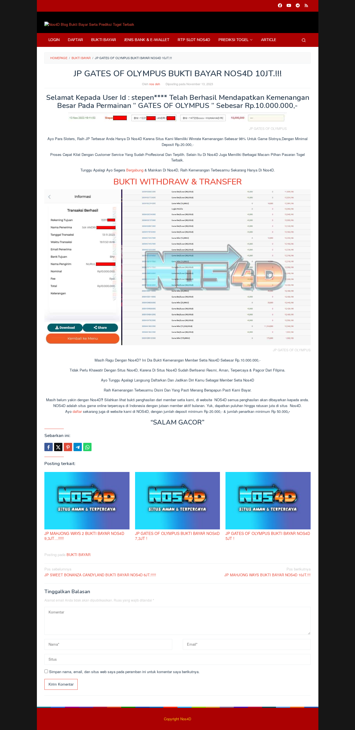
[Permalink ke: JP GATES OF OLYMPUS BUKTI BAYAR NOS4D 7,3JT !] (177, 500)
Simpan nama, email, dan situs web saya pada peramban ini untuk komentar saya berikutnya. (124, 671)
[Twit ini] (58, 447)
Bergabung (134, 170)
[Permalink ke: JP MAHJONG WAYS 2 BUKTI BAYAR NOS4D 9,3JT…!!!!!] (87, 500)
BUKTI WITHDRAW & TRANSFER (177, 182)
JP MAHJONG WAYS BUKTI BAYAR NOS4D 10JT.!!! (267, 571)
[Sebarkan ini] (48, 447)
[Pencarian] (304, 40)
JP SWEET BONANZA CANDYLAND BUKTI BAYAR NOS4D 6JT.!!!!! (100, 571)
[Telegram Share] (77, 447)
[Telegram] (297, 6)
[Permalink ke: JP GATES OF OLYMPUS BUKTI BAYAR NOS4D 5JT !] (268, 500)
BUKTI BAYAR (78, 554)
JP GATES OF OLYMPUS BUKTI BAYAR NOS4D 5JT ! (267, 536)
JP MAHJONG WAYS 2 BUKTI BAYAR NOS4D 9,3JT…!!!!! (84, 536)
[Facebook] (280, 6)
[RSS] (306, 6)
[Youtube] (288, 6)
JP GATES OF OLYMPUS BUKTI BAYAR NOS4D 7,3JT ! (177, 536)
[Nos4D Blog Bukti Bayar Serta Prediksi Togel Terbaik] (89, 24)
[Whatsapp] (87, 447)
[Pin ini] (68, 447)
